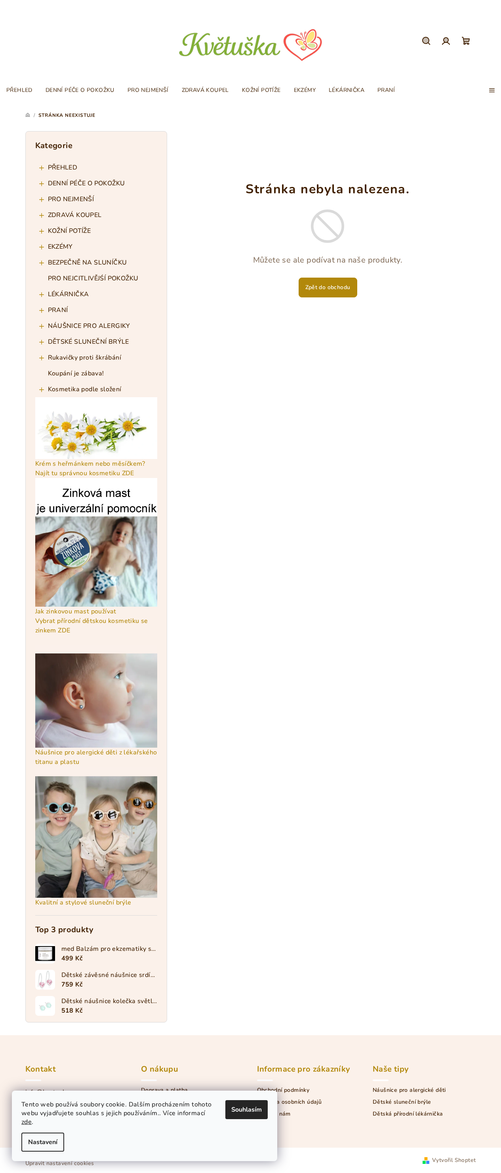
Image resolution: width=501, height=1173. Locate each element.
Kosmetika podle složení (85, 389)
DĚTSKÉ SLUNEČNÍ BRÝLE (88, 341)
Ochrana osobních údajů (289, 1102)
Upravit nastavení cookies (59, 1163)
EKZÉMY (60, 246)
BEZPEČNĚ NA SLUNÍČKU (87, 262)
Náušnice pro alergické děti (409, 1090)
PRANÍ (58, 310)
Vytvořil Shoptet (454, 1160)
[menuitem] (19, 90)
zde (26, 1122)
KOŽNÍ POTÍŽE (69, 231)
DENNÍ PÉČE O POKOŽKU (86, 183)
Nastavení (42, 1142)
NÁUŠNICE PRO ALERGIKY (89, 326)
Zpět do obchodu (328, 287)
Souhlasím (246, 1109)
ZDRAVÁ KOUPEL (75, 215)
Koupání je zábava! (76, 373)
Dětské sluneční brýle (402, 1102)
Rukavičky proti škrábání (85, 357)
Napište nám (274, 1114)
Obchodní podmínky (283, 1090)
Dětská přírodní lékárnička (408, 1114)
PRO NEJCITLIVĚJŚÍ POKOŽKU (93, 278)
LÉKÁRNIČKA (68, 294)
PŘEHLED (63, 167)
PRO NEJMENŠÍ (71, 199)
